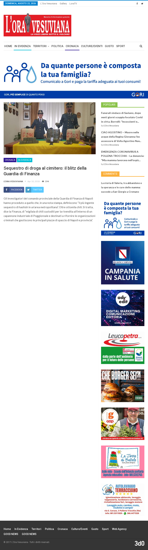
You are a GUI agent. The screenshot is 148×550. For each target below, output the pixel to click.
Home (8, 46)
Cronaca (72, 46)
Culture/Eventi (92, 46)
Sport (120, 46)
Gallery (63, 3)
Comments (110, 173)
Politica (57, 46)
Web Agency (119, 529)
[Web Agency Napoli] (139, 543)
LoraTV (73, 3)
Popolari (109, 104)
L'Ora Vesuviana (111, 125)
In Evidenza (22, 46)
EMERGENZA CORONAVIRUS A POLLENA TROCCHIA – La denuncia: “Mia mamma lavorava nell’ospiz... (122, 156)
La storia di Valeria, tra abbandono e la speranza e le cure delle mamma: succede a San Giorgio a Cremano (121, 187)
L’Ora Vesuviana (48, 3)
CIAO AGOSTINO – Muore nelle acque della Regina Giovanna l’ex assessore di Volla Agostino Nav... (121, 136)
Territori (40, 46)
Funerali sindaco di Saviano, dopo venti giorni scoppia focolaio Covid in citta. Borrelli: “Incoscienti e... (122, 117)
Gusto (109, 46)
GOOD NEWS (11, 534)
